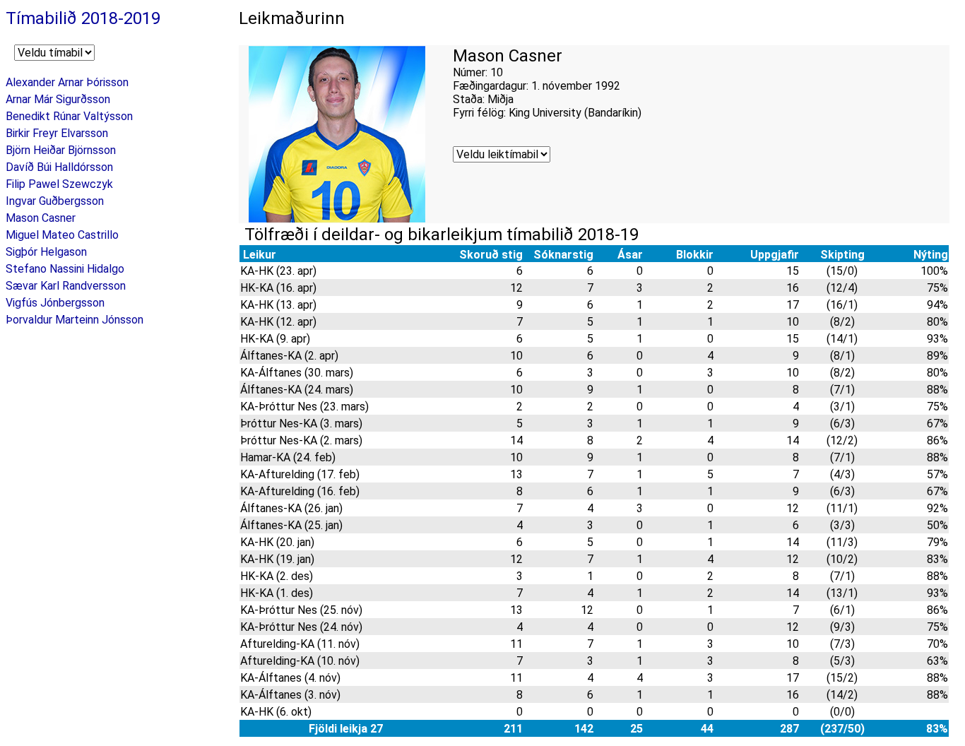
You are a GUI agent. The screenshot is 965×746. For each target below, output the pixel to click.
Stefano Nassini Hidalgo (65, 269)
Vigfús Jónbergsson (55, 302)
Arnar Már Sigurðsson (58, 99)
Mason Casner (41, 218)
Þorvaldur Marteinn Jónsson (74, 319)
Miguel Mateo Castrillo (62, 235)
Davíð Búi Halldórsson (59, 167)
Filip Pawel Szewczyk (59, 184)
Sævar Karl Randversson (66, 285)
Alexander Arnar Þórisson (67, 82)
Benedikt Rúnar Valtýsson (69, 116)
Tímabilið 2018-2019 (83, 18)
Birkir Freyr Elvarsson (57, 133)
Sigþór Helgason (46, 252)
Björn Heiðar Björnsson (61, 150)
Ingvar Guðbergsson (55, 201)
